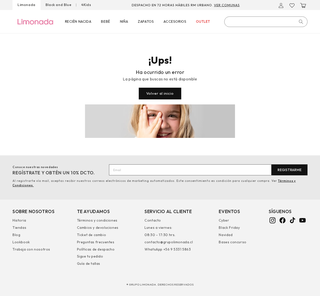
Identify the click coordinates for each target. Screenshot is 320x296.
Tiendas (19, 227)
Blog (16, 235)
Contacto (152, 221)
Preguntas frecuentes (95, 242)
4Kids (86, 4)
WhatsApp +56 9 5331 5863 (167, 249)
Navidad (225, 235)
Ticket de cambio (91, 235)
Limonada (27, 4)
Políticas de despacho (96, 249)
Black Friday (229, 227)
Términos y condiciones (97, 221)
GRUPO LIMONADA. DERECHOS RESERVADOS (161, 284)
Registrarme (290, 170)
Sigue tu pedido (90, 256)
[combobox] (265, 22)
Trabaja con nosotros (31, 249)
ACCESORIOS (175, 21)
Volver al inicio (160, 93)
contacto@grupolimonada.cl (168, 242)
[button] (303, 5)
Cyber (224, 221)
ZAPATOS (146, 21)
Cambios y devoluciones (97, 227)
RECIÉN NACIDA (78, 21)
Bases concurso (232, 242)
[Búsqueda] (301, 22)
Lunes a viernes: (158, 227)
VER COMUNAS (227, 5)
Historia (19, 221)
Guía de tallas (88, 263)
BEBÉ (105, 21)
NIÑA (124, 21)
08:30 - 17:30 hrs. (160, 235)
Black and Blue (58, 4)
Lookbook (21, 242)
